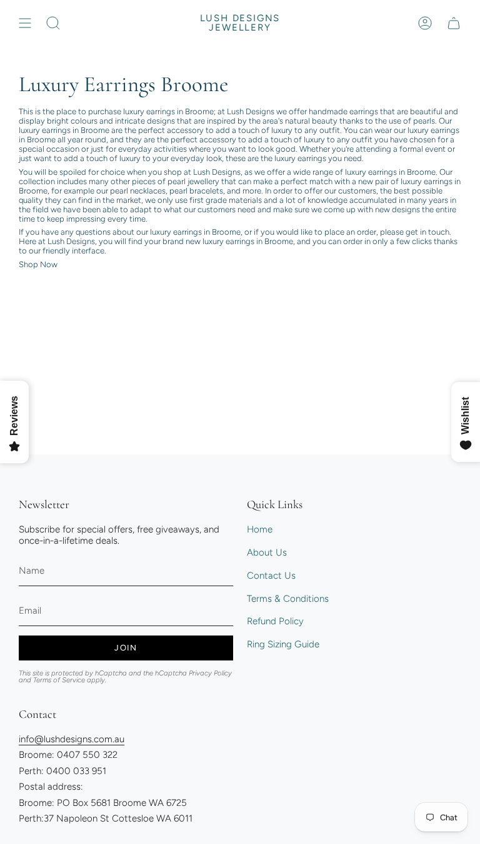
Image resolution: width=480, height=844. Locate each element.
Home (259, 529)
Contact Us (271, 575)
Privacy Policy (210, 673)
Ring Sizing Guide (283, 644)
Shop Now (38, 264)
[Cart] (453, 23)
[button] (53, 23)
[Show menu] (25, 23)
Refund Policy (275, 621)
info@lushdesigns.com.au (71, 739)
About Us (267, 552)
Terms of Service (59, 679)
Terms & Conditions (288, 598)
